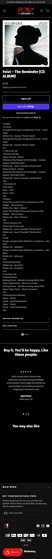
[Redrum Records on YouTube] (47, 525)
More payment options (26, 113)
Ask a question (10, 326)
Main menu (9, 487)
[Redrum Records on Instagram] (42, 525)
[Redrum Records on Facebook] (38, 525)
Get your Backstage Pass (20, 496)
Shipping (6, 87)
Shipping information (13, 318)
